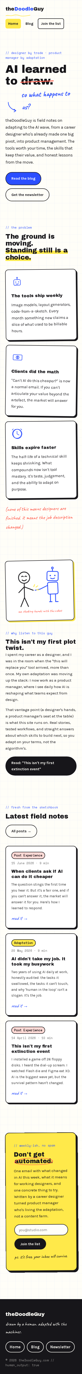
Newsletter (60, 1347)
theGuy (24, 9)
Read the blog (23, 178)
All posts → (21, 831)
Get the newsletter (27, 195)
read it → (19, 918)
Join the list (51, 23)
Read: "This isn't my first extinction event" (32, 766)
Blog (29, 23)
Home (13, 23)
